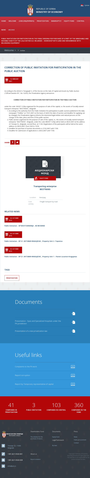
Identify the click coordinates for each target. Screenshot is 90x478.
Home (3, 21)
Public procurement (80, 440)
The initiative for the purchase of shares (37, 438)
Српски (83, 5)
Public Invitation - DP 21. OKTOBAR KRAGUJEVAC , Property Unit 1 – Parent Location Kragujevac (40, 257)
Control (80, 21)
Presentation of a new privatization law (31, 331)
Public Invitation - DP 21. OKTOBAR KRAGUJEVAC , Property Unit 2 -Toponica (33, 241)
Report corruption (22, 375)
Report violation (35, 459)
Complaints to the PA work (26, 366)
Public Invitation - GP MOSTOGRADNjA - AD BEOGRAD (24, 226)
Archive (11, 30)
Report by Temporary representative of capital (34, 384)
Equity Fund (69, 21)
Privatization (43, 21)
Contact (76, 443)
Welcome (12, 21)
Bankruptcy (56, 21)
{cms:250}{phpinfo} (26, 21)
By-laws (54, 445)
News (3, 30)
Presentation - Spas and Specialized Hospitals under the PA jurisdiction (38, 322)
